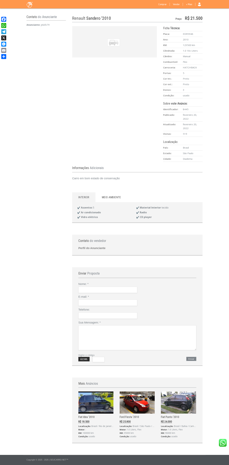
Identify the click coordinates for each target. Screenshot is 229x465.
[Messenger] (4, 44)
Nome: (83, 284)
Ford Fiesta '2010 (129, 417)
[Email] (4, 50)
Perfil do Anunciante (91, 248)
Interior (83, 197)
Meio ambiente (111, 197)
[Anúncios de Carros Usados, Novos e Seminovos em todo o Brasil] (35, 4)
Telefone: (84, 309)
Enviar (191, 358)
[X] (4, 38)
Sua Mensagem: (89, 322)
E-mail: (83, 296)
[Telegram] (4, 32)
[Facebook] (4, 19)
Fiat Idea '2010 (86, 417)
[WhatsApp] (4, 25)
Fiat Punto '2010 (170, 417)
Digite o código (86, 355)
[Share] (4, 56)
